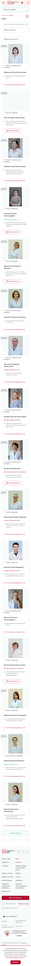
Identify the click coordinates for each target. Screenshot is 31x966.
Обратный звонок (23, 903)
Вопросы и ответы (7, 877)
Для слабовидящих (11, 916)
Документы (19, 880)
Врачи (17, 858)
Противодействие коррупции (20, 921)
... (22, 840)
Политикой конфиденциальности (15, 957)
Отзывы (18, 877)
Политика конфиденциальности (8, 926)
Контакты (19, 862)
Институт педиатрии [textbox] (10, 9)
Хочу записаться (14, 130)
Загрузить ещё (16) (15, 833)
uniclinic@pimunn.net (10, 908)
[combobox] (15, 10)
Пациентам (5, 862)
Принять (16, 962)
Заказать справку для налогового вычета (21, 868)
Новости (18, 873)
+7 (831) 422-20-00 (10, 904)
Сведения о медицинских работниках (6, 886)
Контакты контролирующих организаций (21, 886)
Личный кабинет (7, 880)
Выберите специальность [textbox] (11, 39)
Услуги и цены (6, 858)
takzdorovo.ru (6, 891)
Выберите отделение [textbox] (10, 30)
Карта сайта (19, 926)
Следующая (27, 840)
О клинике (5, 866)
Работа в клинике (7, 873)
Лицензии (4, 921)
